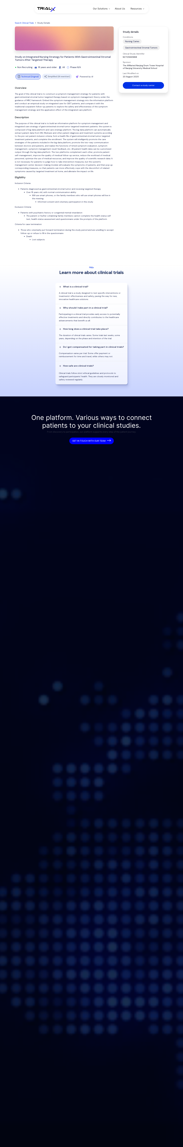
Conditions (128, 37)
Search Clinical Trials (24, 23)
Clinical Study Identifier (134, 53)
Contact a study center (143, 85)
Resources (136, 8)
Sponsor (127, 62)
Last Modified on (131, 73)
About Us (120, 8)
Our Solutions (100, 8)
